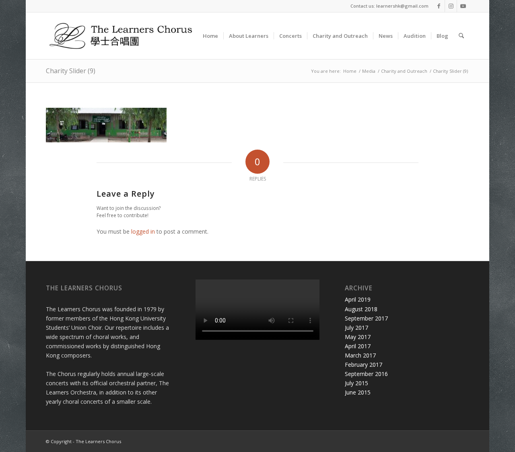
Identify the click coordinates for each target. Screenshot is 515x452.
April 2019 (358, 299)
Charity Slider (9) (70, 70)
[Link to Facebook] (439, 6)
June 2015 (358, 392)
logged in (143, 231)
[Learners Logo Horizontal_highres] (124, 35)
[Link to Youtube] (463, 6)
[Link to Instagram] (451, 6)
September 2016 (366, 374)
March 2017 (360, 355)
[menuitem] (210, 35)
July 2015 (356, 383)
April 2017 (358, 346)
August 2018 (361, 309)
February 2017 (363, 364)
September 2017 (366, 318)
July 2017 (356, 327)
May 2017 (358, 337)
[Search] (461, 35)
